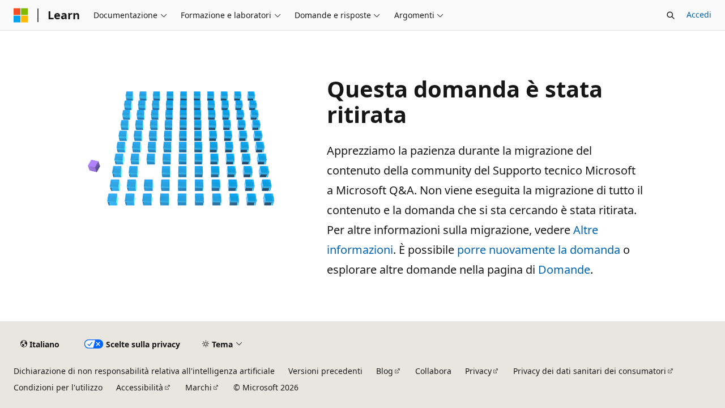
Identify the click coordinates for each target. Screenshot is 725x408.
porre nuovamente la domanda (538, 249)
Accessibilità (139, 387)
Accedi (698, 14)
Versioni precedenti (325, 371)
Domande (564, 269)
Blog (384, 371)
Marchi (198, 387)
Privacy (478, 371)
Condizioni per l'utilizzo (58, 387)
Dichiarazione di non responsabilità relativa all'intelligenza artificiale (144, 371)
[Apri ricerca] (670, 15)
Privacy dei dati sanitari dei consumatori (589, 371)
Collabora (433, 371)
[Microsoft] (21, 15)
